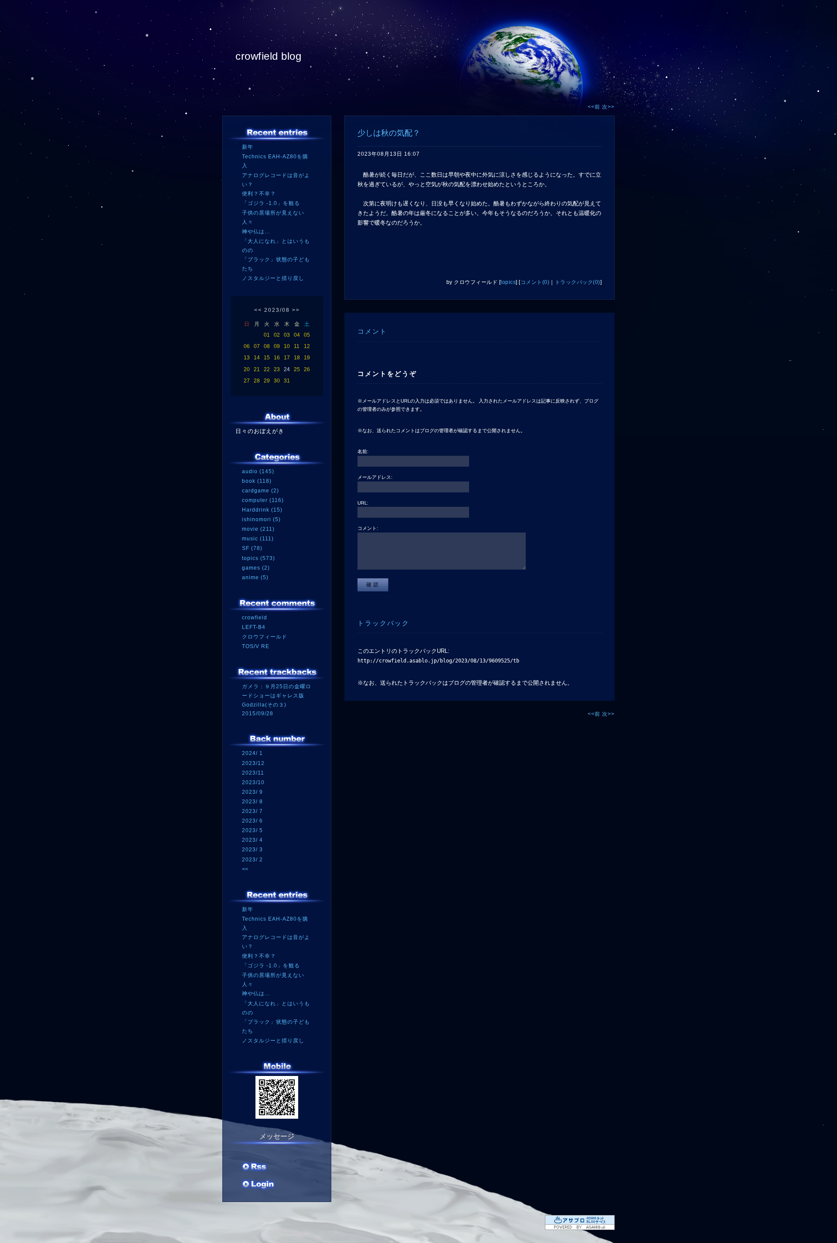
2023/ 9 (252, 792)
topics (508, 282)
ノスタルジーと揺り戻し (273, 278)
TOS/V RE (255, 646)
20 (247, 369)
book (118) (257, 481)
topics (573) (258, 558)
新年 (247, 147)
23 (277, 369)
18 (297, 358)
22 (267, 369)
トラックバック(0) (577, 282)
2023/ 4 (252, 840)
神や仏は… (256, 232)
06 (247, 346)
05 (307, 335)
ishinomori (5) (261, 519)
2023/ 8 (252, 802)
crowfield (254, 618)
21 (257, 369)
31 (287, 381)
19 (307, 358)
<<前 (595, 107)
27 (247, 381)
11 (296, 346)
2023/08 (277, 310)
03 (287, 335)
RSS (255, 1167)
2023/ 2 (252, 860)
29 (267, 381)
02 (277, 335)
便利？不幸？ (259, 194)
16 (277, 358)
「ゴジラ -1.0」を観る (271, 203)
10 (287, 346)
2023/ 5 (252, 830)
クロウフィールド (264, 637)
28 (257, 381)
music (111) (258, 539)
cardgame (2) (260, 491)
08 (267, 346)
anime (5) (255, 577)
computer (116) (263, 500)
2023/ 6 (252, 821)
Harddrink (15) (262, 510)
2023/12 (253, 763)
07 (257, 346)
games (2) (256, 568)
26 (307, 369)
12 (307, 346)
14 (257, 358)
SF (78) (252, 548)
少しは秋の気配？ (388, 133)
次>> (608, 107)
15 (267, 358)
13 (247, 358)
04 (297, 335)
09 (277, 346)
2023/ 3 (252, 850)
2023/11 (253, 773)
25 (297, 369)
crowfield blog (268, 56)
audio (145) (258, 471)
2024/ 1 (252, 753)
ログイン (258, 1185)
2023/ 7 (252, 811)
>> (296, 310)
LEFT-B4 (253, 627)
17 (287, 358)
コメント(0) (535, 282)
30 (277, 381)
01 (267, 335)
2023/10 (253, 782)
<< (258, 310)
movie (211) (258, 529)
